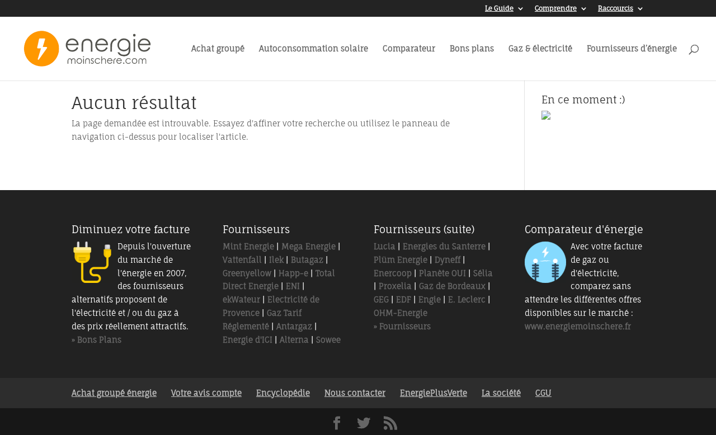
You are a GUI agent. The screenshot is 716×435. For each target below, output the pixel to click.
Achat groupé (217, 49)
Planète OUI (442, 273)
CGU (543, 393)
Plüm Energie (400, 259)
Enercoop (393, 273)
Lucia (384, 246)
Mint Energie (248, 246)
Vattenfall (242, 259)
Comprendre (556, 8)
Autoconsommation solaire (313, 49)
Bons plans (472, 49)
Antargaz (294, 326)
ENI (293, 286)
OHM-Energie (400, 313)
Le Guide (499, 8)
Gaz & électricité (540, 49)
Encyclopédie (283, 393)
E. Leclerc (467, 299)
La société (501, 393)
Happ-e (293, 273)
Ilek (276, 259)
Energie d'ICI (247, 339)
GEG (381, 299)
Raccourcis (615, 8)
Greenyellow (247, 273)
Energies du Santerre (444, 246)
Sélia (483, 273)
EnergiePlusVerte (433, 393)
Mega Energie (308, 246)
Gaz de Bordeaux (452, 286)
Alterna (294, 339)
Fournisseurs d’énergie (632, 49)
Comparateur (409, 49)
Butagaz (307, 259)
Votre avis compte (206, 393)
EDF (403, 299)
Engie (429, 299)
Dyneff (447, 259)
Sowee (328, 339)
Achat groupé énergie (114, 393)
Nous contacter (354, 393)
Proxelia (395, 286)
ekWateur (241, 299)
